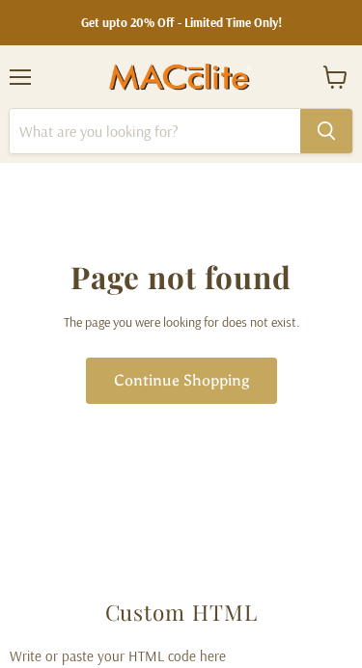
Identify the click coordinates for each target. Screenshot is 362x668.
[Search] (326, 131)
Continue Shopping (181, 380)
